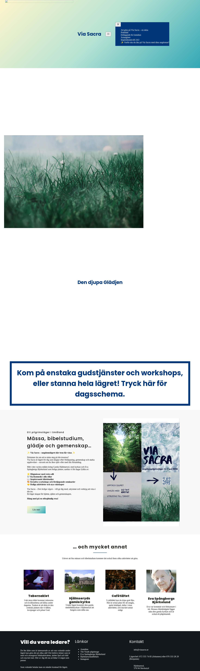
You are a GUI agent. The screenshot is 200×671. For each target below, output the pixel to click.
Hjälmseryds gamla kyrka (79, 600)
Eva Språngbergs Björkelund (92, 654)
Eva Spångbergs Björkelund (161, 600)
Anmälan (84, 649)
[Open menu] (108, 34)
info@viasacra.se (141, 650)
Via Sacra (89, 34)
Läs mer (36, 509)
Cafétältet (120, 596)
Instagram (84, 659)
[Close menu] (118, 24)
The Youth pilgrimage (89, 652)
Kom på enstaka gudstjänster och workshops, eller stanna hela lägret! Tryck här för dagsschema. (100, 383)
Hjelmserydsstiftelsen (89, 656)
